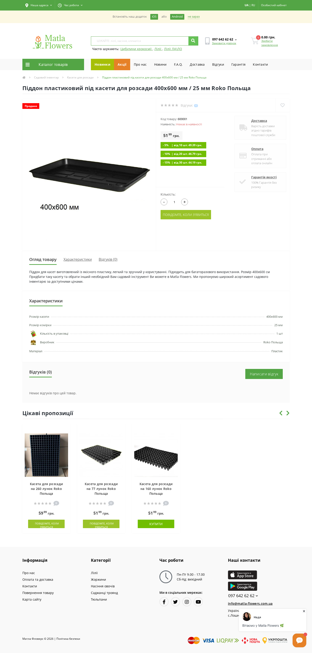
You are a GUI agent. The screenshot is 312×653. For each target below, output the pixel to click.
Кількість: (168, 194)
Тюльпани (99, 599)
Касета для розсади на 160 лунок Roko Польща (156, 489)
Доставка (197, 64)
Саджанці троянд (104, 593)
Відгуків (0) (108, 259)
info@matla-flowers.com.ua (250, 603)
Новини (160, 64)
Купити (156, 524)
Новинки (102, 64)
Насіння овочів (103, 586)
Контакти (260, 64)
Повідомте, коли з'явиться (186, 214)
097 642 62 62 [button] (241, 595)
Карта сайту (31, 599)
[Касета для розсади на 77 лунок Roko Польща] (101, 454)
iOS (154, 17)
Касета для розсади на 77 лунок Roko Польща (101, 489)
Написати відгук (264, 373)
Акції (122, 64)
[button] (38, 5)
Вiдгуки (218, 64)
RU (253, 5)
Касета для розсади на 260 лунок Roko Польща (46, 489)
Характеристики (77, 259)
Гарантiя (238, 64)
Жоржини (98, 579)
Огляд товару (43, 259)
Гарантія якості (264, 177)
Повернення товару (38, 593)
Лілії (158, 49)
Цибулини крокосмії (136, 49)
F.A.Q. (178, 64)
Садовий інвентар (46, 77)
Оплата (257, 149)
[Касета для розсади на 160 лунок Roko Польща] (156, 454)
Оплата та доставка (37, 579)
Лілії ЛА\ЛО (173, 49)
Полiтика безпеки (68, 639)
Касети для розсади (80, 77)
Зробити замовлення (269, 43)
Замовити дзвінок (224, 43)
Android (177, 17)
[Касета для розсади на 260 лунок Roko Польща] (46, 454)
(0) (196, 105)
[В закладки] (65, 429)
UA (247, 5)
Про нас (140, 64)
